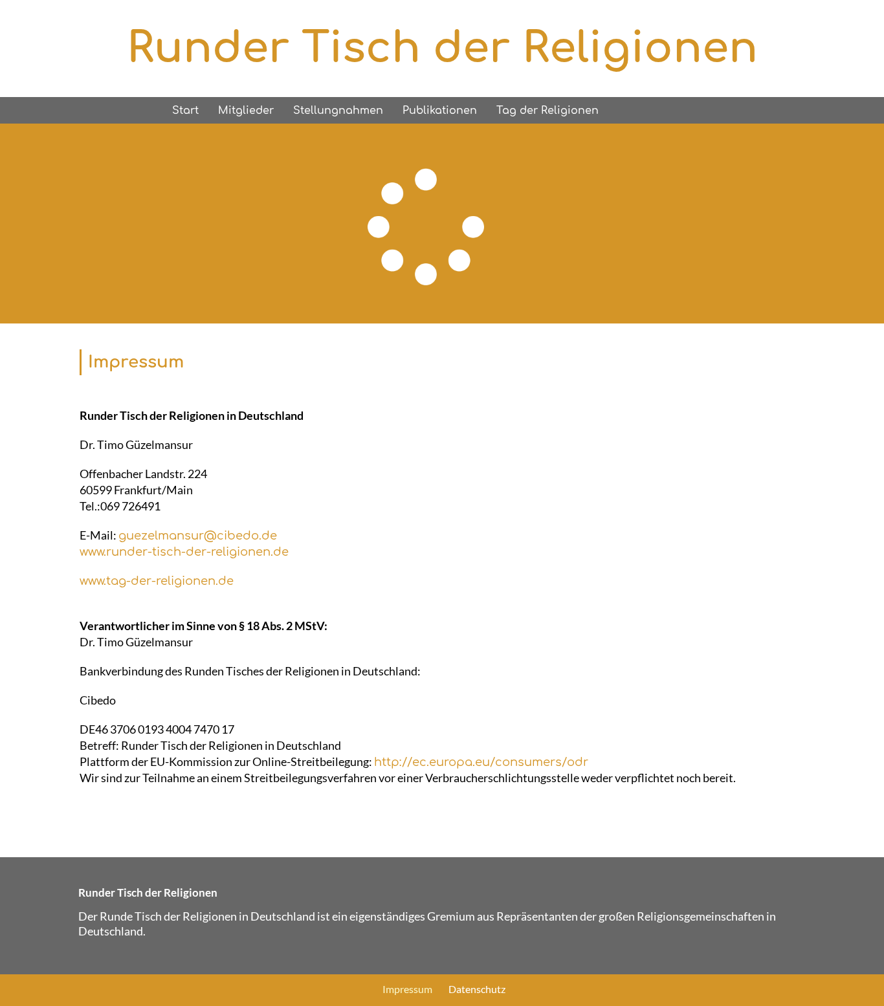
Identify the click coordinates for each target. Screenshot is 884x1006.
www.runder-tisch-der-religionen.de (184, 551)
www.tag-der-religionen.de (157, 580)
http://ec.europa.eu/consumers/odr (481, 762)
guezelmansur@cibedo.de (197, 535)
